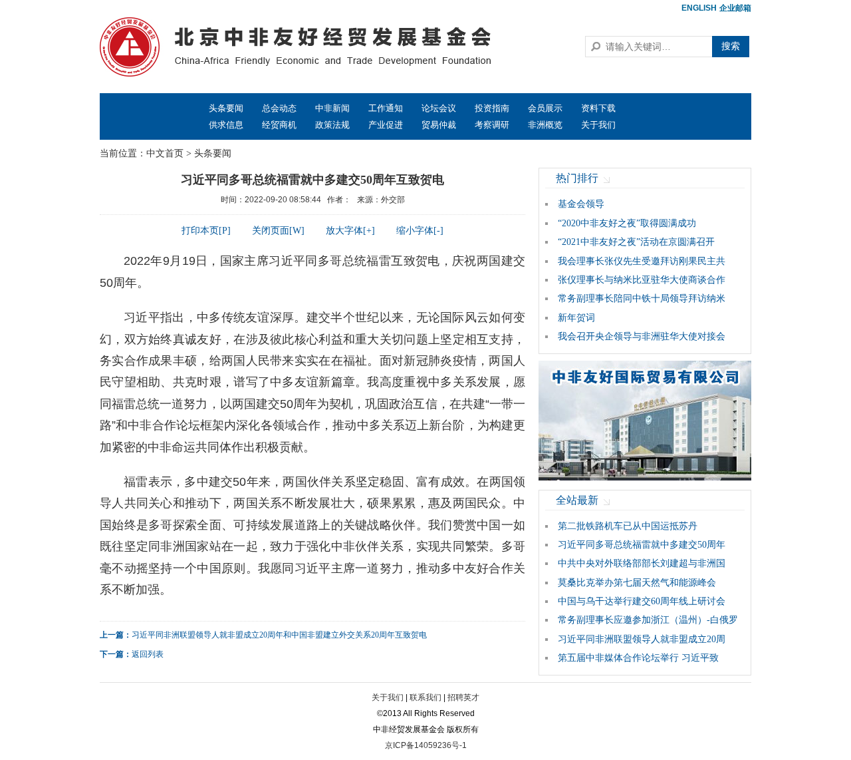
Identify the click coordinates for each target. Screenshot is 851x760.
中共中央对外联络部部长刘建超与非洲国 (641, 563)
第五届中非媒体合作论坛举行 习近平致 (638, 658)
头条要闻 (226, 108)
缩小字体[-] (419, 231)
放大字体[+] (350, 231)
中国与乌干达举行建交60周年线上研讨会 (641, 601)
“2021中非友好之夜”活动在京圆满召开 (636, 242)
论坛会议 (439, 108)
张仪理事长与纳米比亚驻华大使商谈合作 (641, 280)
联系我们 (425, 697)
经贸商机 (279, 125)
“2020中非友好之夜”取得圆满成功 (627, 223)
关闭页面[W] (278, 231)
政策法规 (332, 125)
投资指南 (492, 108)
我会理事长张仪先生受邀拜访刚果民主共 (641, 261)
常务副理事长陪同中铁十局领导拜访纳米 (641, 298)
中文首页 (164, 153)
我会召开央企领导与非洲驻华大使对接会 (641, 336)
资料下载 (598, 108)
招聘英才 (463, 697)
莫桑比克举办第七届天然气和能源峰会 (637, 583)
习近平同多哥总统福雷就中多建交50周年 (641, 545)
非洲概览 (545, 125)
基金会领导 (581, 204)
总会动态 (279, 108)
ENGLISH (699, 8)
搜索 (730, 46)
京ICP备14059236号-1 (426, 745)
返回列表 (148, 654)
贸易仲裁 (439, 125)
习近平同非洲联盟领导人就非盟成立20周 (641, 639)
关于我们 (598, 125)
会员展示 (545, 108)
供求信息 (226, 125)
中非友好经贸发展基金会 (316, 46)
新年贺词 (576, 318)
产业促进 (385, 125)
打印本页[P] (206, 231)
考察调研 (492, 125)
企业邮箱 (735, 8)
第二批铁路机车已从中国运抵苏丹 (627, 526)
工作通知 (385, 108)
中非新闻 (332, 108)
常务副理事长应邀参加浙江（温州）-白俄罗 (648, 620)
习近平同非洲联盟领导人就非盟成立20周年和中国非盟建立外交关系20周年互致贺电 (279, 635)
